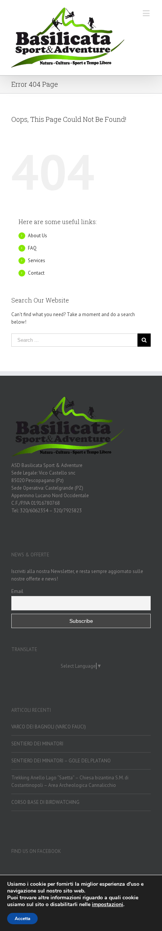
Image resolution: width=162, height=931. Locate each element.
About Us (37, 235)
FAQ (32, 248)
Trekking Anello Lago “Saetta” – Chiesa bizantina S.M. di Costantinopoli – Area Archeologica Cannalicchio (69, 781)
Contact (36, 273)
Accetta (22, 919)
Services (36, 260)
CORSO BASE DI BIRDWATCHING (45, 802)
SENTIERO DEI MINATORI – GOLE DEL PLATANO (61, 760)
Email (17, 591)
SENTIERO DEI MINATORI (37, 743)
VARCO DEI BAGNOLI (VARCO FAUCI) (48, 727)
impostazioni (107, 904)
